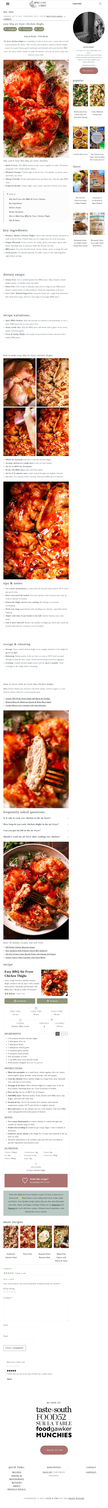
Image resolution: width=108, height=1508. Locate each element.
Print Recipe (43, 36)
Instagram (56, 1205)
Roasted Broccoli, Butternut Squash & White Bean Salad (28, 702)
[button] (6, 993)
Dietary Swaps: (15, 207)
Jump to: (12, 194)
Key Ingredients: (15, 203)
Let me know (35, 1182)
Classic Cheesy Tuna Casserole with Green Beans (25, 957)
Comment (8, 1298)
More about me (88, 70)
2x (61, 1034)
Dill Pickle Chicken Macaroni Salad (19, 947)
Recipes (11, 12)
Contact (91, 1472)
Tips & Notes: (14, 220)
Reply (9, 1379)
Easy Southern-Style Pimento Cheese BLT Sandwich (26, 951)
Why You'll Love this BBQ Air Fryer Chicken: (27, 199)
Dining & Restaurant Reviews (16, 1479)
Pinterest (11, 1208)
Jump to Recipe (30, 36)
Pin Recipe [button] (54, 1001)
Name (5, 1325)
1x (57, 1034)
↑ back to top (54, 1450)
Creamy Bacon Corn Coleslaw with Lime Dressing (25, 705)
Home (5, 12)
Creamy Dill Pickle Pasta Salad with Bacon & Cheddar (27, 699)
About (17, 1486)
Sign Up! (47, 1472)
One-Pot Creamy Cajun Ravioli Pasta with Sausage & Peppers (30, 954)
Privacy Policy (17, 1489)
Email (5, 1336)
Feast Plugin (76, 1498)
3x (65, 1034)
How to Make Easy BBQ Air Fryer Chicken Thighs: (30, 216)
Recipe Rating (9, 1289)
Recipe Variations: (16, 212)
